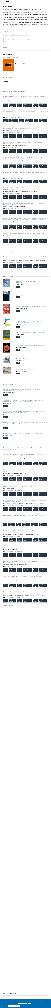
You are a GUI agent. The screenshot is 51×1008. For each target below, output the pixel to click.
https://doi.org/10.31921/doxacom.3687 (14, 460)
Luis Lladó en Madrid (21, 358)
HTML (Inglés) (26, 105)
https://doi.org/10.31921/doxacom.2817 (14, 178)
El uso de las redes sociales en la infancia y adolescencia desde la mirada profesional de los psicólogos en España (25, 173)
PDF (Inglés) (11, 105)
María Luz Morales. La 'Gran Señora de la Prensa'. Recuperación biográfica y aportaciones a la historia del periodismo (22, 389)
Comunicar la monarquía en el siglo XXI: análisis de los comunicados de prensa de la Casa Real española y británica (25, 112)
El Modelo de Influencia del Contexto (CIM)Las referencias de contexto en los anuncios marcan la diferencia (24, 188)
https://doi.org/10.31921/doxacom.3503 (14, 505)
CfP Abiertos (5, 31)
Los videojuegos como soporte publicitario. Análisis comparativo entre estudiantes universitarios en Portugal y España (23, 203)
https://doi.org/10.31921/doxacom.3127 (14, 262)
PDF (6, 81)
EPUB (34, 106)
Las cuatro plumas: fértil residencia (24, 369)
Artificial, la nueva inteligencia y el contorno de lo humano (30, 306)
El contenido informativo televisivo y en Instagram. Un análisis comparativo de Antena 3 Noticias (25, 470)
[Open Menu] (2, 1)
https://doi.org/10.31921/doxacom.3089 (14, 536)
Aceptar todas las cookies (13, 1005)
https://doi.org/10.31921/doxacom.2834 (14, 147)
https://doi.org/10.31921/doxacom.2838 (14, 224)
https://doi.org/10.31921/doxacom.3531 (14, 551)
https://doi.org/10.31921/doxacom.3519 (14, 521)
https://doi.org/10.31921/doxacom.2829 (14, 163)
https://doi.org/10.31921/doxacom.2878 (14, 102)
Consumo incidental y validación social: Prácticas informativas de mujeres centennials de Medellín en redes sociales (25, 592)
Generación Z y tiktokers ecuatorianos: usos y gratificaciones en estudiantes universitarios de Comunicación (22, 577)
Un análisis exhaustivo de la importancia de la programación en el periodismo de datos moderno (25, 97)
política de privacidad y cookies (24, 1003)
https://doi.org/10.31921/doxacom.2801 (14, 193)
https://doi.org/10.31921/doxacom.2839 (14, 208)
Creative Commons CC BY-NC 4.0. (33, 25)
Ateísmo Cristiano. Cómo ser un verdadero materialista (29, 293)
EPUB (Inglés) (41, 105)
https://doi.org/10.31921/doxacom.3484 (14, 597)
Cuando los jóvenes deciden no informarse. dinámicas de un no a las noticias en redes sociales (24, 546)
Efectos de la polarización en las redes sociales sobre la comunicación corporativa (23, 433)
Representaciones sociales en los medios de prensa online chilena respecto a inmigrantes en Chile (22, 142)
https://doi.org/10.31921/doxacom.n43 (26, 61)
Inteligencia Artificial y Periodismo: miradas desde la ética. (30, 345)
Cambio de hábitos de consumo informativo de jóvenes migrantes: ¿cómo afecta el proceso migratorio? (23, 562)
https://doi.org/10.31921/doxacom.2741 (14, 132)
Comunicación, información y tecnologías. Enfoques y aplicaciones (29, 282)
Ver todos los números (8, 605)
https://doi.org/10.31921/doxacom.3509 (14, 490)
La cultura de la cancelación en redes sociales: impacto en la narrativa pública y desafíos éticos (25, 257)
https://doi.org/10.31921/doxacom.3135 (14, 475)
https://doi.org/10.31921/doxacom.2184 (14, 117)
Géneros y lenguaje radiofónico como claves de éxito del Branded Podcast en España (24, 233)
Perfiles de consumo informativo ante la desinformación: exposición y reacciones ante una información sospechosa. (24, 516)
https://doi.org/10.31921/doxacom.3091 (14, 566)
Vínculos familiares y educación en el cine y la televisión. (30, 332)
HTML (19, 106)
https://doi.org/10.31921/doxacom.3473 (14, 582)
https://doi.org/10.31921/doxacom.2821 (14, 237)
